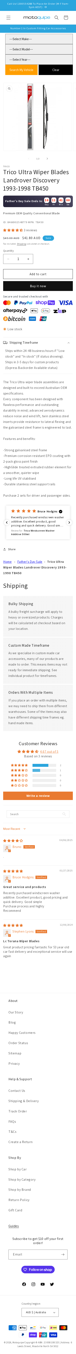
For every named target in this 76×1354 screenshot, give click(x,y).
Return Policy (19, 1200)
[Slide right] (47, 158)
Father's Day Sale (29, 562)
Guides (13, 1226)
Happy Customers (22, 1032)
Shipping (21, 243)
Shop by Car (17, 1169)
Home (7, 562)
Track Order (17, 1111)
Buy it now (38, 286)
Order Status (18, 1043)
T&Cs (12, 1131)
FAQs (12, 1121)
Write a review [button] (38, 795)
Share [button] (12, 549)
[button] (8, 17)
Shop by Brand (19, 1189)
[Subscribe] (62, 1254)
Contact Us (16, 1090)
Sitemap (14, 1053)
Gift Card (15, 1210)
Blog (12, 1022)
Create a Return (20, 1142)
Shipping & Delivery (23, 1101)
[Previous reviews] (7, 522)
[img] (13, 841)
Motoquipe (18, 1342)
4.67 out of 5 (49, 752)
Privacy (14, 1063)
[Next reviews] (69, 522)
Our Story (15, 1012)
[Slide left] (28, 158)
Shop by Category (22, 1179)
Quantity (8, 251)
